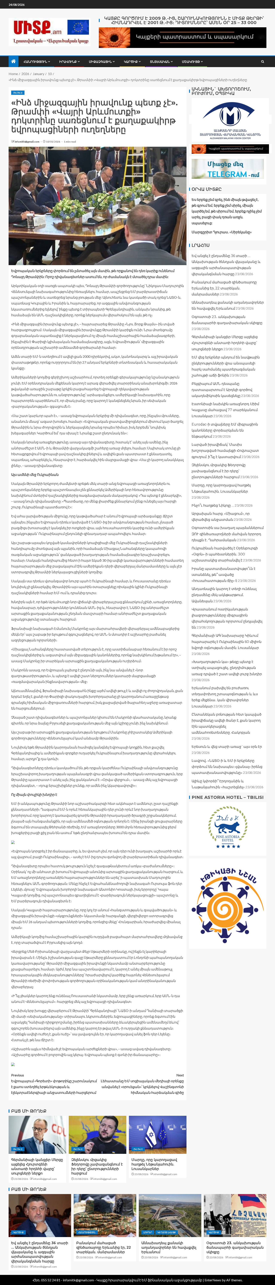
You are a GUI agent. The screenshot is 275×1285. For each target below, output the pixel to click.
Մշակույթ (191, 62)
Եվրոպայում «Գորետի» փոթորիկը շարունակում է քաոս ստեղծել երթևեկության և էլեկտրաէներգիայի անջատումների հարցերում (54, 1084)
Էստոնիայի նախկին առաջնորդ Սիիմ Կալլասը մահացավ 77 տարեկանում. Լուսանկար (225, 410)
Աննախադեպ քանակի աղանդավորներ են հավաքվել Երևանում (168, 1247)
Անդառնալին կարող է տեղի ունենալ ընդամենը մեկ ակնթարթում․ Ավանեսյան (224, 595)
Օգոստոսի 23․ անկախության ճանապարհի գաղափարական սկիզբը (235, 1247)
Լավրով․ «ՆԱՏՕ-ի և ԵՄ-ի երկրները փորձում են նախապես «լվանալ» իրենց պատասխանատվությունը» (227, 767)
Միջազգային (100, 62)
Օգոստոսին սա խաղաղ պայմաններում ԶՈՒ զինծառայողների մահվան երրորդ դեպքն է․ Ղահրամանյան (228, 534)
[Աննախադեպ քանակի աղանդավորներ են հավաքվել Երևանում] (170, 1215)
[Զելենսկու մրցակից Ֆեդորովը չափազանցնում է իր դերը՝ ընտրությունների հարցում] (97, 1135)
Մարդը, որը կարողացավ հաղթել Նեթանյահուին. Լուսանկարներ (154, 1164)
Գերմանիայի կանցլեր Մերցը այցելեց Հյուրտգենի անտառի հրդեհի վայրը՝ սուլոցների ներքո (225, 343)
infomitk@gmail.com (27, 141)
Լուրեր (148, 1232)
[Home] (13, 61)
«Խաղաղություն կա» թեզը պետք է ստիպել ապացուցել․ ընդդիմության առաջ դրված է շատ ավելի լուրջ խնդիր (227, 668)
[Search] (262, 61)
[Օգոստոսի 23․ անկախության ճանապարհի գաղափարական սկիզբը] (235, 1215)
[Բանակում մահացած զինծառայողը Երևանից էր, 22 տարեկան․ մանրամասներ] (105, 1215)
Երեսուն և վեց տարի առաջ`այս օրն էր (227, 747)
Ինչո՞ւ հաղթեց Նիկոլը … (213, 505)
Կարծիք (131, 62)
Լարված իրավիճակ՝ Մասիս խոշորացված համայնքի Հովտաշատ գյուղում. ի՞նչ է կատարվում (225, 451)
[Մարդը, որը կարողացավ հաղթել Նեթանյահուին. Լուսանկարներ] (157, 1135)
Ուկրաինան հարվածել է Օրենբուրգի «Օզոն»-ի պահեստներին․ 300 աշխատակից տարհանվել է (225, 554)
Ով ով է (17, 92)
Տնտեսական (160, 62)
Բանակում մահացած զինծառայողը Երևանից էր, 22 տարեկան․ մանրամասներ (224, 288)
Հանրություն (35, 62)
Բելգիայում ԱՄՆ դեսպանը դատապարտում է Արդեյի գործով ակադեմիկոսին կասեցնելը (222, 390)
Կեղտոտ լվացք (166, 1232)
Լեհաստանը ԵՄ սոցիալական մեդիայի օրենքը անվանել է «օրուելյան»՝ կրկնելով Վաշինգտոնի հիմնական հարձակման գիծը (142, 1084)
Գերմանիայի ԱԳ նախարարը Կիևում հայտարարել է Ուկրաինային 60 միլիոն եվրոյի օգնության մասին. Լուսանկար (226, 641)
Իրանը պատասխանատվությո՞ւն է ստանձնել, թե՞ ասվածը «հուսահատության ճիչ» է (223, 575)
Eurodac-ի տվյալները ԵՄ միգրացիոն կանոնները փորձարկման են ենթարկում (225, 430)
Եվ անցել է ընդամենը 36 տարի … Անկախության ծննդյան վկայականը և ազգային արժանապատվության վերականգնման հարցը (39, 1252)
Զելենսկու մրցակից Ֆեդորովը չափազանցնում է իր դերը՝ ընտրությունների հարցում (219, 471)
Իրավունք (68, 62)
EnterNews (213, 1280)
